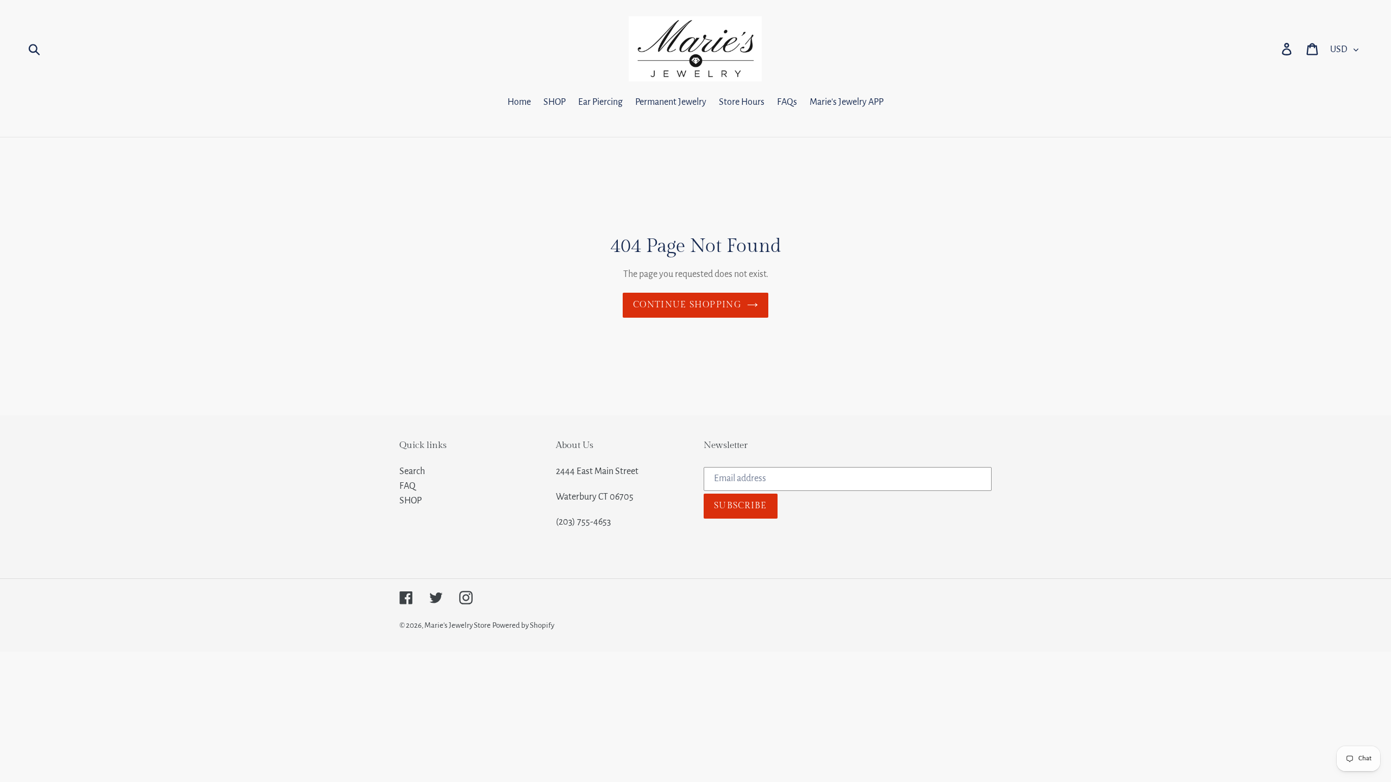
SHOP (410, 501)
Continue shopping (687, 305)
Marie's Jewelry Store (457, 625)
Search (412, 471)
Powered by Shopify (523, 625)
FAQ (407, 486)
